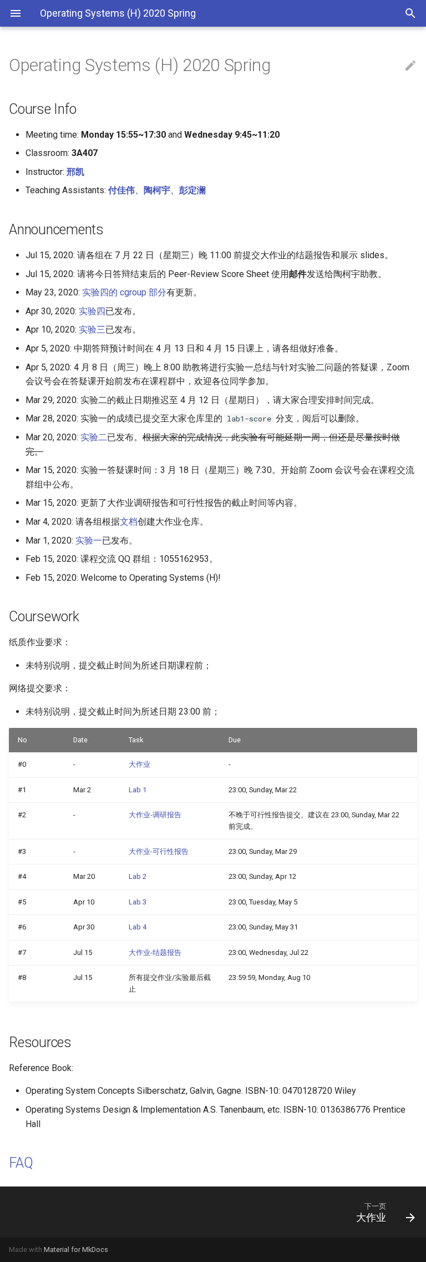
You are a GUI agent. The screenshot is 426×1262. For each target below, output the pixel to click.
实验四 (92, 311)
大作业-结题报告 (155, 952)
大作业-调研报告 (155, 815)
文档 (129, 521)
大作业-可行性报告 (159, 851)
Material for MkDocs (76, 1249)
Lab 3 (137, 902)
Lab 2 (137, 876)
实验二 (93, 437)
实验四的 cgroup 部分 (124, 292)
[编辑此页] (410, 66)
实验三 (92, 329)
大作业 (139, 764)
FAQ (21, 1163)
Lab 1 (137, 790)
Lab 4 (137, 927)
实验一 (88, 540)
